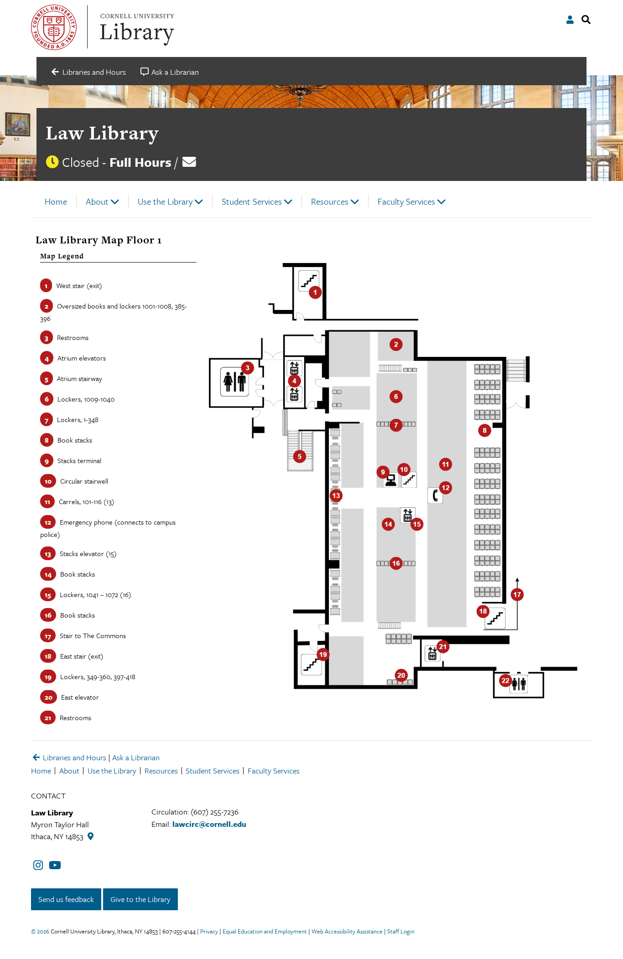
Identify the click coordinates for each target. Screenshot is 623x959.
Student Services (252, 201)
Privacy (209, 931)
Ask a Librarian (136, 757)
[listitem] (308, 292)
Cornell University (54, 27)
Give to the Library (140, 899)
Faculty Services (406, 201)
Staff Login (401, 931)
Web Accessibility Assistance (347, 931)
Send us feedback (66, 899)
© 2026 (40, 931)
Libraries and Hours (73, 757)
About (97, 201)
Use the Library (165, 201)
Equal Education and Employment (265, 931)
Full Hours (140, 162)
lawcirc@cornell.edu (209, 824)
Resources (329, 201)
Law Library (102, 132)
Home (56, 201)
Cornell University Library (135, 27)
